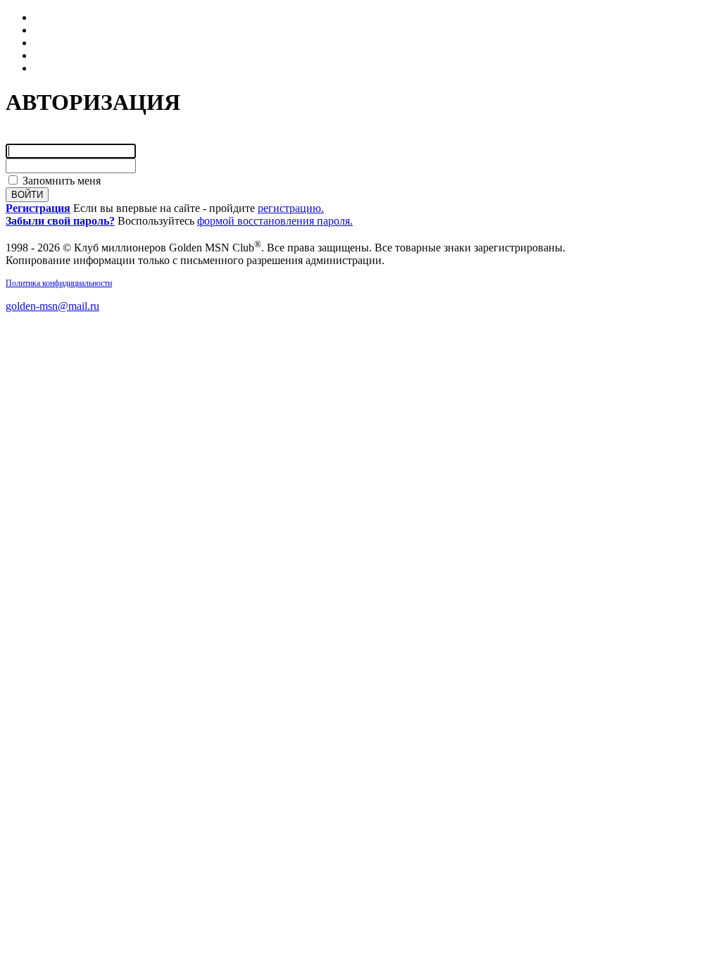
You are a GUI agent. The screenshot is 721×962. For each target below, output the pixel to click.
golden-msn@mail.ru (52, 306)
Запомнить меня (60, 181)
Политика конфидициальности (59, 283)
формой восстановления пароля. (275, 221)
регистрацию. (291, 208)
